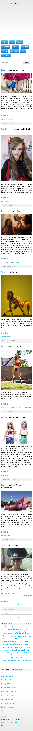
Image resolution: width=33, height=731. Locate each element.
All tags (28, 623)
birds (11, 657)
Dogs (28, 633)
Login (18, 617)
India (17, 639)
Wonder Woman (15, 346)
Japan (28, 639)
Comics (3, 407)
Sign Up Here (9, 617)
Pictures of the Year (11, 647)
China (24, 629)
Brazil (18, 627)
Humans (11, 639)
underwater (24, 660)
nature (28, 657)
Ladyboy (17, 262)
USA (2, 475)
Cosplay (20, 407)
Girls (2, 201)
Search (27, 62)
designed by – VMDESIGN (9, 722)
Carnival (23, 627)
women (3, 119)
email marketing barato (8, 703)
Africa (6, 627)
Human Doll (12, 201)
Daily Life (21, 632)
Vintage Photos (23, 655)
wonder (9, 407)
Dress (5, 636)
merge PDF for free (7, 695)
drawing (16, 657)
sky (9, 660)
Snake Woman (15, 272)
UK (24, 653)
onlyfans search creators (8, 687)
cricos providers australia (8, 711)
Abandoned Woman (17, 70)
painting (5, 660)
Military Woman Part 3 (18, 545)
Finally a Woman (15, 211)
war (30, 660)
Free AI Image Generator (8, 680)
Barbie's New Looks (17, 417)
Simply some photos (20, 650)
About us (4, 716)
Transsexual (4, 262)
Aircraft (11, 627)
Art (15, 627)
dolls (6, 201)
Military (13, 605)
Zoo (30, 655)
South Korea (8, 653)
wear (24, 605)
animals (6, 657)
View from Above (13, 655)
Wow (3, 272)
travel (18, 660)
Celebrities (11, 629)
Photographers (11, 119)
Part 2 (13, 593)
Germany (4, 535)
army (2, 605)
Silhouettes (7, 650)
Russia (28, 647)
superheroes (27, 407)
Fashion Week (22, 636)
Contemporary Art (8, 633)
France (29, 636)
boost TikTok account (7, 707)
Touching (5, 129)
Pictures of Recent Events (16, 644)
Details (4, 116)
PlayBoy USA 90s (6, 684)
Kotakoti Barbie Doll (21, 129)
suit (17, 605)
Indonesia (23, 639)
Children (18, 629)
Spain (14, 653)
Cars (28, 627)
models (22, 657)
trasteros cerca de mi (7, 699)
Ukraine (4, 655)
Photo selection (12, 641)
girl (21, 605)
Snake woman (5, 336)
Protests (23, 647)
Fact (3, 70)
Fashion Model (12, 636)
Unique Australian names (8, 691)
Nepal (5, 641)
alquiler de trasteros (7, 676)
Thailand (11, 262)
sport (13, 660)
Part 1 (8, 593)
